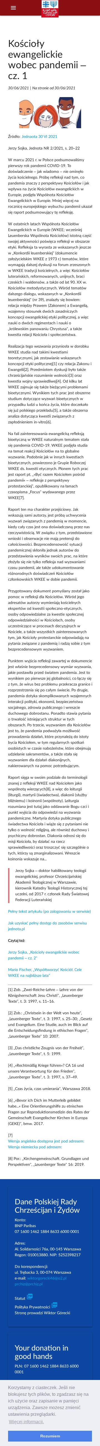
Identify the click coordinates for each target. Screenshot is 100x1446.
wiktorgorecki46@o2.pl (46, 1278)
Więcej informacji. (26, 1421)
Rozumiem (50, 1436)
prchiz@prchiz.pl (28, 1284)
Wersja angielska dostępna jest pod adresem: (46, 1141)
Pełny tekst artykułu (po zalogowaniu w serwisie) (49, 912)
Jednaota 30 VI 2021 (39, 137)
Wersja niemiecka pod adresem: (35, 1147)
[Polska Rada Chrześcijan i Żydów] (50, 11)
